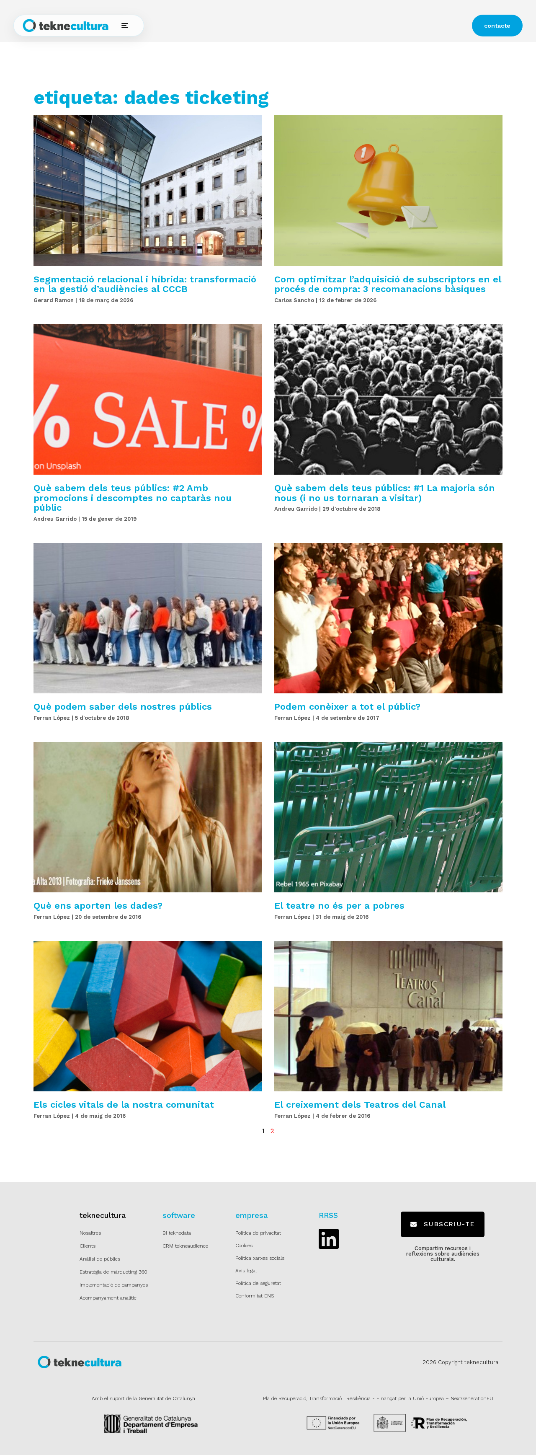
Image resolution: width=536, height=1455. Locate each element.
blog (318, 25)
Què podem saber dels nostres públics (123, 706)
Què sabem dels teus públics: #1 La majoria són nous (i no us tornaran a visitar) (384, 493)
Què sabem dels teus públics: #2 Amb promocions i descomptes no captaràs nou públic (133, 498)
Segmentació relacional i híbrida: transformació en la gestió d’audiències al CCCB (145, 284)
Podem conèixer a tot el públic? (347, 706)
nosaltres (290, 25)
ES (346, 26)
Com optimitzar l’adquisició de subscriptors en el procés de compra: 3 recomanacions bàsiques (387, 284)
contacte (497, 25)
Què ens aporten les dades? (98, 905)
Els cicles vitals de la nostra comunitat (124, 1104)
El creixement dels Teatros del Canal (360, 1104)
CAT (369, 26)
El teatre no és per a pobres (339, 905)
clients (260, 25)
